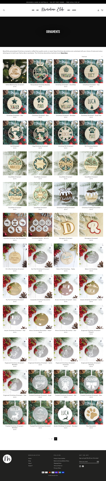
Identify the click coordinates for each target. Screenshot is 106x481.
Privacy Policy (57, 468)
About (68, 10)
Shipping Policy (58, 463)
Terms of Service (58, 465)
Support (74, 10)
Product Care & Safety (59, 458)
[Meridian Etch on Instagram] (80, 466)
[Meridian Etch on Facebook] (83, 466)
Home (33, 10)
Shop (37, 10)
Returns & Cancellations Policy (61, 461)
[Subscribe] (98, 462)
